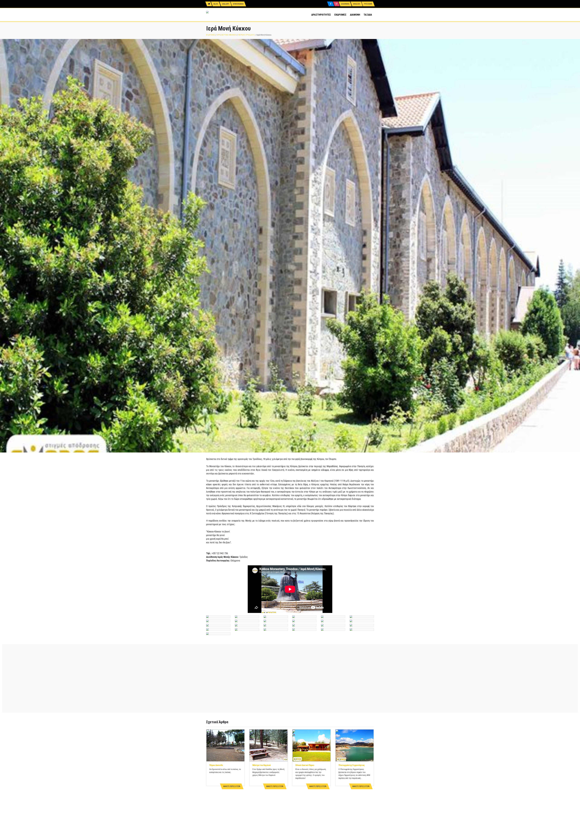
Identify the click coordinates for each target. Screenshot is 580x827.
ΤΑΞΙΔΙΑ (368, 14)
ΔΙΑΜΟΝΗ (355, 14)
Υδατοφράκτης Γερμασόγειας (351, 765)
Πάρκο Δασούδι (216, 765)
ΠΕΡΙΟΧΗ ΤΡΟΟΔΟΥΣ (246, 35)
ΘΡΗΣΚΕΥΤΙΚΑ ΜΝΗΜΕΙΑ (227, 35)
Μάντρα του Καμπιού (261, 765)
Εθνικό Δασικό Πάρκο (304, 765)
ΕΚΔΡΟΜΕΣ (340, 14)
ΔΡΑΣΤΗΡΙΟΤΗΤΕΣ (321, 14)
